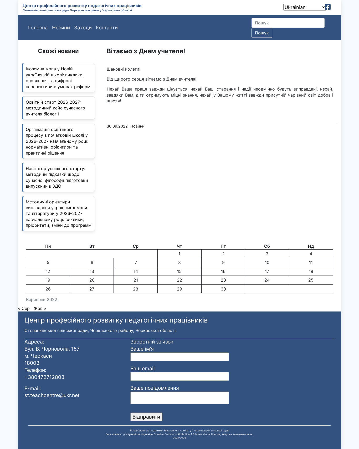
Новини (137, 126)
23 (223, 280)
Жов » (40, 308)
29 (179, 289)
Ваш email (142, 368)
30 (223, 289)
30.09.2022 (117, 126)
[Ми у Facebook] (328, 7)
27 (91, 289)
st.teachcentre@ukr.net (52, 395)
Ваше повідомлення (154, 388)
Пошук (262, 32)
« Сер (24, 308)
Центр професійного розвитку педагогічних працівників (82, 5)
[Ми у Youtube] (335, 7)
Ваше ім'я (142, 349)
